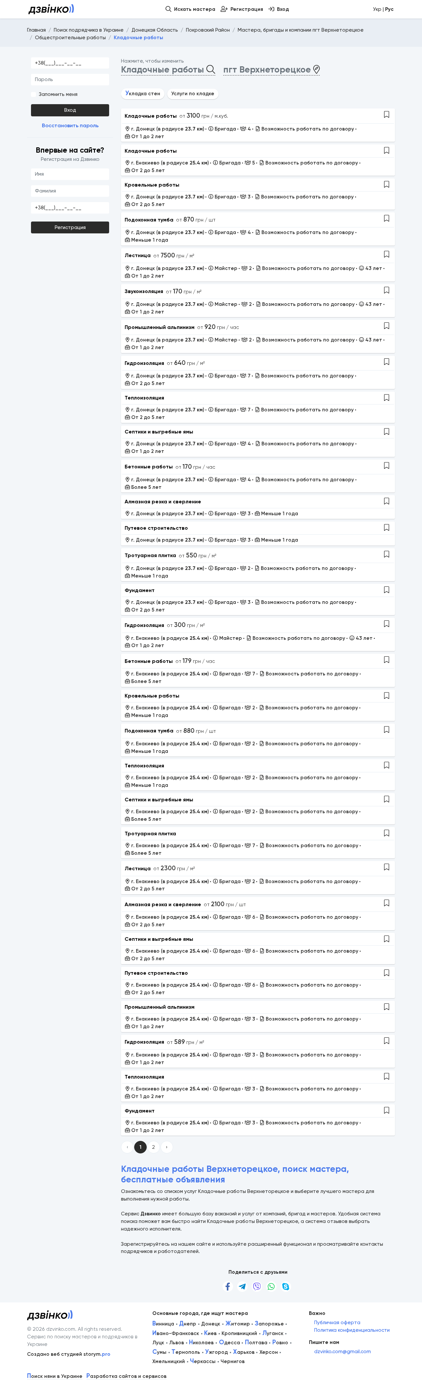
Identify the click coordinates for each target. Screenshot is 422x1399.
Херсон (268, 1352)
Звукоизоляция (144, 291)
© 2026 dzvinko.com (51, 1329)
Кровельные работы (152, 185)
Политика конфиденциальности (352, 1330)
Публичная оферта (337, 1322)
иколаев (201, 1343)
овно (280, 1343)
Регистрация (70, 227)
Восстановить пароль (70, 125)
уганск (273, 1333)
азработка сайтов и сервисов (126, 1376)
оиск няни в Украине (54, 1376)
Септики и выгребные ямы (159, 432)
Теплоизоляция (144, 398)
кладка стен (142, 94)
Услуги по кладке (192, 94)
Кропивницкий (239, 1333)
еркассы (203, 1361)
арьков (244, 1352)
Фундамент (140, 590)
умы (159, 1352)
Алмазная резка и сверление (163, 501)
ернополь (185, 1352)
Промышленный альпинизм (160, 327)
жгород (216, 1352)
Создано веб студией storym (68, 1354)
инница (163, 1324)
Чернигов (233, 1361)
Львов (176, 1343)
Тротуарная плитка (150, 555)
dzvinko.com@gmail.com (342, 1351)
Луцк (158, 1343)
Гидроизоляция (144, 363)
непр (187, 1324)
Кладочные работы (151, 116)
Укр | (383, 9)
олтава (256, 1343)
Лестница (138, 255)
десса (229, 1343)
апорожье (269, 1324)
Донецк (210, 1324)
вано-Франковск (175, 1333)
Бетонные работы (149, 466)
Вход (70, 110)
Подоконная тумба (149, 220)
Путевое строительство (156, 528)
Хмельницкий (168, 1361)
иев (210, 1333)
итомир (238, 1324)
